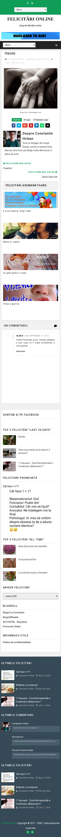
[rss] (32, 3)
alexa (19, 336)
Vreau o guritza (11, 304)
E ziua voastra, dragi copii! (17, 211)
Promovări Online (12, 626)
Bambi (21, 436)
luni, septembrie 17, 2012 (36, 336)
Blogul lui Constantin (13, 612)
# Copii (27, 120)
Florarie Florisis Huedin (22, 750)
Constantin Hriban (20, 723)
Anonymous (17, 737)
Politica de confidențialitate (17, 642)
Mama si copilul (11, 242)
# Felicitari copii (40, 120)
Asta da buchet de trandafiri (32, 546)
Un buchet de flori (27, 559)
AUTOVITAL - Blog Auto (15, 622)
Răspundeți (20, 351)
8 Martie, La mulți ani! (27, 685)
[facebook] (27, 3)
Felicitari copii (17, 62)
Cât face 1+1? (11, 486)
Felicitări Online (30, 18)
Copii (7, 62)
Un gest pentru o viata (14, 273)
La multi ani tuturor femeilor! (32, 572)
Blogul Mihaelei (10, 617)
